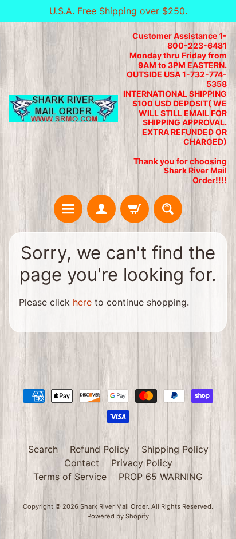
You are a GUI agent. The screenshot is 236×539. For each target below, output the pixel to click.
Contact (81, 463)
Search (43, 449)
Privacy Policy (141, 463)
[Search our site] (168, 209)
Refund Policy (99, 449)
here (82, 302)
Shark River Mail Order (114, 506)
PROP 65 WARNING (161, 476)
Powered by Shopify (118, 516)
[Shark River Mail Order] (63, 108)
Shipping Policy (175, 449)
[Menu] (68, 209)
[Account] (101, 209)
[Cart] (134, 209)
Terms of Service (70, 476)
